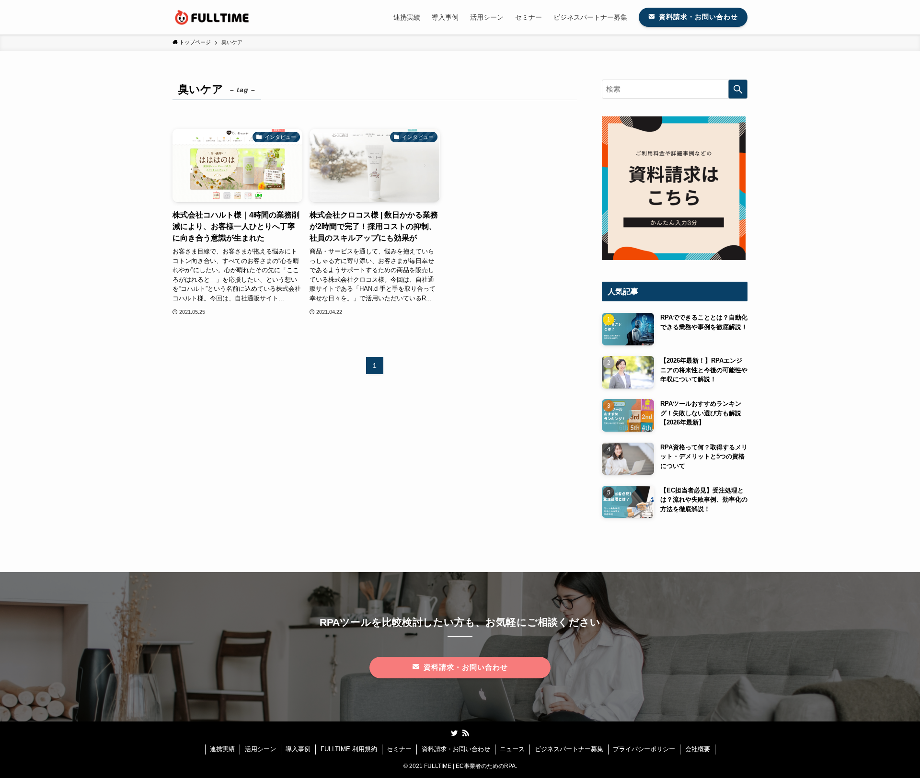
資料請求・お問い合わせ (456, 749)
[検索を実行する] (738, 89)
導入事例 (298, 749)
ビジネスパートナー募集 (569, 749)
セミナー (399, 749)
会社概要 (697, 749)
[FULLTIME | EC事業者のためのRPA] (212, 17)
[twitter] (454, 733)
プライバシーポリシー (644, 749)
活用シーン (260, 749)
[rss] (465, 733)
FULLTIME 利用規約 (349, 749)
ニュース (512, 749)
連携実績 (222, 749)
